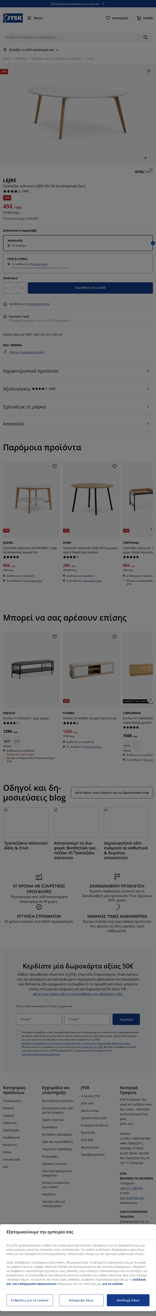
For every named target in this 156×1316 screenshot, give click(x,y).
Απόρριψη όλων (81, 1300)
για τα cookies (112, 1284)
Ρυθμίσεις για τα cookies (30, 1300)
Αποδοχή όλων (128, 1300)
